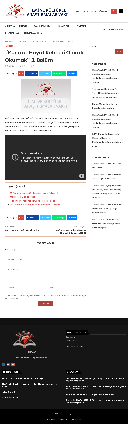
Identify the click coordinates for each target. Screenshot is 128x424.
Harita (68, 343)
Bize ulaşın (70, 337)
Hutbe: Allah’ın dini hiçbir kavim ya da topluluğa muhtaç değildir (107, 209)
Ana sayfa (9, 41)
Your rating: (10, 250)
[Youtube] (8, 364)
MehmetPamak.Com (33, 33)
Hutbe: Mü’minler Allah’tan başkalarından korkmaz (90, 394)
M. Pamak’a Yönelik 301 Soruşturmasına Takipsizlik (34, 193)
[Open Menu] (121, 11)
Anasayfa (10, 26)
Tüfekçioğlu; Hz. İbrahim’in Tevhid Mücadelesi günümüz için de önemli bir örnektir (106, 93)
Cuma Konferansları (42, 26)
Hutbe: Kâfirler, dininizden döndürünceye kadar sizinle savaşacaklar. (106, 223)
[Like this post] (22, 73)
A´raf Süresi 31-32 (10, 397)
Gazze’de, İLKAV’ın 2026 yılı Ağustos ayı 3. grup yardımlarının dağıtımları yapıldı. (95, 379)
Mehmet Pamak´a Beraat (22, 196)
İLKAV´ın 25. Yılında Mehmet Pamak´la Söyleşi (22, 378)
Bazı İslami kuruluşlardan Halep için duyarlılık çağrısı (35, 204)
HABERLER (22, 26)
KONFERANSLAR (12, 33)
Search (114, 11)
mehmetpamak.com (75, 346)
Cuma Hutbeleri (65, 26)
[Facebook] (3, 364)
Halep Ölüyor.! (8, 392)
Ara (94, 46)
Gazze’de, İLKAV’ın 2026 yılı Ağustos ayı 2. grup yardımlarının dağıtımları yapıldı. (95, 401)
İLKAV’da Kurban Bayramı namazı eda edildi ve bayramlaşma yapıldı (30, 385)
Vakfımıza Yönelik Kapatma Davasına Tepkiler (32, 200)
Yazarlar (82, 26)
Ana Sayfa (51, 419)
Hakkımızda (71, 340)
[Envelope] (13, 364)
